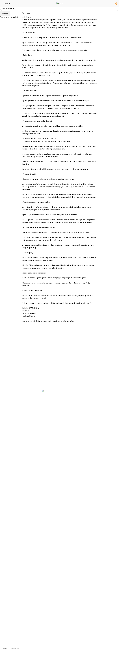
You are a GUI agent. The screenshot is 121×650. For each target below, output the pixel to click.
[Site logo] (59, 3)
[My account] (112, 3)
